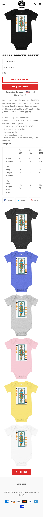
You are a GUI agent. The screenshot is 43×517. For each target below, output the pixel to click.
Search (21, 484)
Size (5, 67)
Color (6, 61)
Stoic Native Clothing (19, 492)
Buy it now (20, 86)
